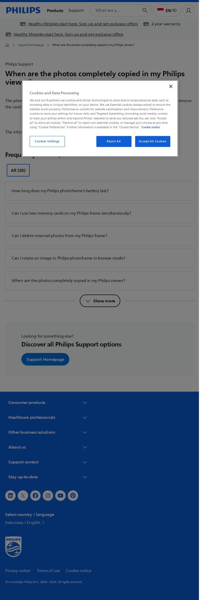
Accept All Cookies (151, 141)
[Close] (169, 86)
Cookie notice (149, 127)
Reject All (112, 141)
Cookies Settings (45, 141)
